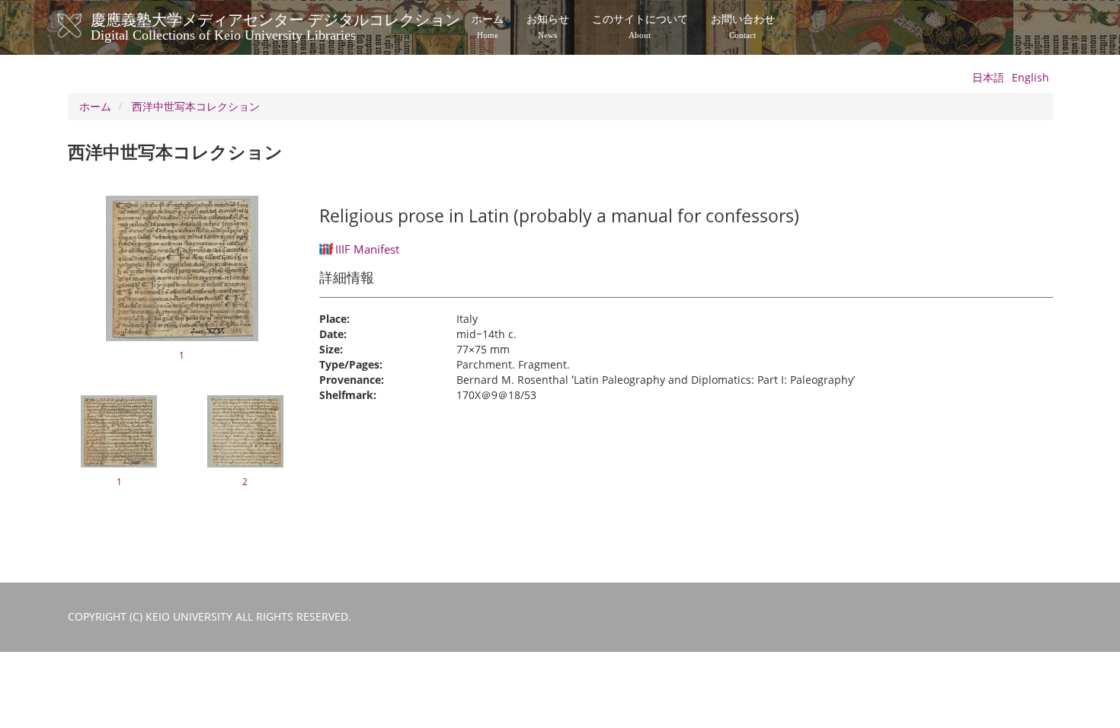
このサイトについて (640, 27)
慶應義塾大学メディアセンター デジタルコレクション (275, 25)
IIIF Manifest (367, 249)
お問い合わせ (743, 27)
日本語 (988, 77)
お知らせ (547, 27)
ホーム (488, 27)
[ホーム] (85, 26)
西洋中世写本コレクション (196, 106)
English (1030, 77)
